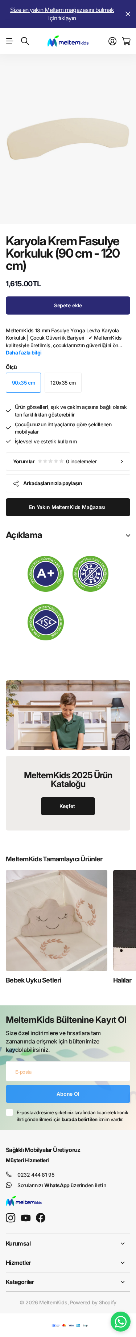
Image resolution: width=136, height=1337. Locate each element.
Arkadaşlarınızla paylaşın (52, 483)
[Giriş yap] (112, 41)
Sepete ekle (68, 305)
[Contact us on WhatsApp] (121, 1322)
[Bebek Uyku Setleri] (56, 920)
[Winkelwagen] (126, 41)
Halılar (122, 980)
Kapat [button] (127, 14)
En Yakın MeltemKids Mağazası (68, 507)
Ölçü (11, 367)
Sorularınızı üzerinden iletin (61, 1185)
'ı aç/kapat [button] (128, 535)
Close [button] (68, 1243)
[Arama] (25, 41)
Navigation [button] (10, 41)
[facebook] (40, 1218)
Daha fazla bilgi (24, 352)
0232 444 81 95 (35, 1175)
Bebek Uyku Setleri (33, 980)
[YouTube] (25, 1218)
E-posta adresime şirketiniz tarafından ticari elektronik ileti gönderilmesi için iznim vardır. (72, 1116)
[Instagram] (10, 1218)
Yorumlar (54, 461)
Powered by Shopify (93, 1302)
